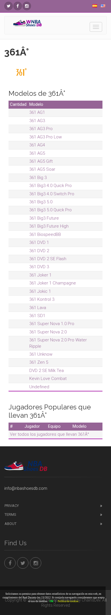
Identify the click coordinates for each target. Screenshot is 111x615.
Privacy (12, 505)
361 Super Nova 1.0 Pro (51, 323)
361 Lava (37, 307)
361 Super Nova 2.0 (48, 332)
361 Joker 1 (40, 275)
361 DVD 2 (39, 250)
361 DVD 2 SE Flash (47, 258)
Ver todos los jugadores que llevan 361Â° (49, 434)
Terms (10, 514)
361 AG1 (37, 112)
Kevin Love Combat (48, 378)
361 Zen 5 (38, 362)
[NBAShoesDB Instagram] (26, 6)
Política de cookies (68, 601)
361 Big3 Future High (49, 226)
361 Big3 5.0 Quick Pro (50, 209)
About (11, 524)
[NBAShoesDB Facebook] (17, 6)
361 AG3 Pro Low (45, 137)
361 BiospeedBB (45, 234)
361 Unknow (40, 354)
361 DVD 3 (39, 266)
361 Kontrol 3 (41, 299)
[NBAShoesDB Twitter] (8, 6)
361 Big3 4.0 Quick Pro (50, 185)
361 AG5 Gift (41, 161)
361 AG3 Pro (41, 128)
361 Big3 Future (44, 218)
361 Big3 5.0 (40, 201)
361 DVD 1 (39, 242)
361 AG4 (37, 145)
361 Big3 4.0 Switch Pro (51, 193)
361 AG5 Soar (42, 169)
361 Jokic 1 (40, 291)
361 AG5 (37, 153)
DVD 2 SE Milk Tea (46, 370)
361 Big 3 (38, 177)
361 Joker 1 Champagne (52, 283)
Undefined (39, 386)
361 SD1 (37, 315)
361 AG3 (37, 120)
